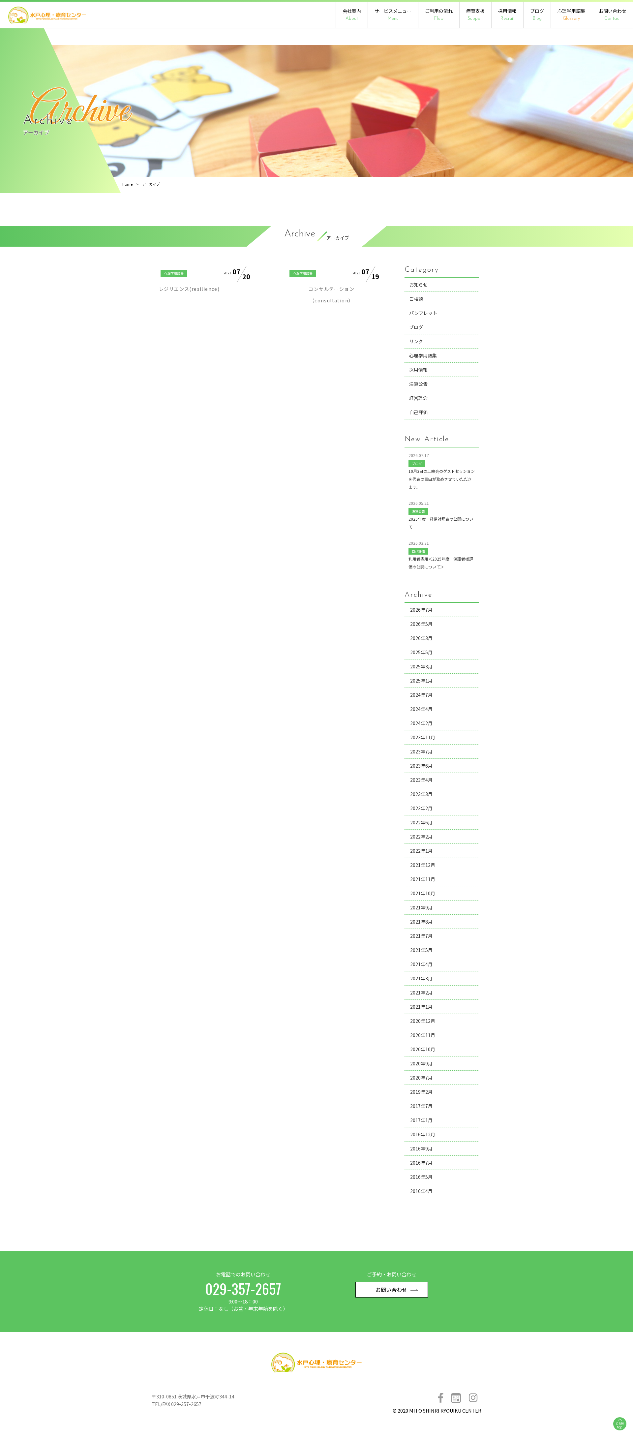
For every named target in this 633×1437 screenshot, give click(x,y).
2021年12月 (422, 865)
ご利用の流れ (439, 14)
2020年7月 (421, 1077)
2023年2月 (421, 808)
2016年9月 (421, 1148)
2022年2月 (421, 836)
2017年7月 (421, 1106)
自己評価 (418, 412)
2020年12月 (422, 1021)
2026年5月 (421, 624)
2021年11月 (422, 879)
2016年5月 (421, 1177)
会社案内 (352, 14)
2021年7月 (421, 936)
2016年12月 (422, 1134)
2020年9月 (421, 1063)
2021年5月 (421, 950)
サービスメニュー (393, 14)
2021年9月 (421, 907)
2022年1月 (421, 850)
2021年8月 (421, 921)
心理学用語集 (571, 14)
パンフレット (423, 313)
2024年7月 (421, 694)
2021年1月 (421, 1006)
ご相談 (416, 298)
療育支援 (475, 14)
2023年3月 (421, 794)
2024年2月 (421, 723)
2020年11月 (422, 1035)
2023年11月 (422, 737)
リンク (416, 341)
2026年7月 (421, 609)
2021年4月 (421, 964)
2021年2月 (421, 992)
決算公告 (418, 384)
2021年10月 (422, 893)
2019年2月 (421, 1091)
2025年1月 (421, 680)
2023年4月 (421, 780)
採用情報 (507, 14)
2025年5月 (421, 652)
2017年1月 (421, 1120)
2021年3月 (421, 978)
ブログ (537, 14)
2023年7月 (421, 751)
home (127, 184)
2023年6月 (421, 765)
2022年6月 (421, 822)
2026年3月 (421, 638)
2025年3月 (421, 666)
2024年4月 (421, 709)
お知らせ (418, 284)
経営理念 (418, 398)
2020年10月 (422, 1049)
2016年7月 (421, 1162)
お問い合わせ (612, 14)
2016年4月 (421, 1191)
